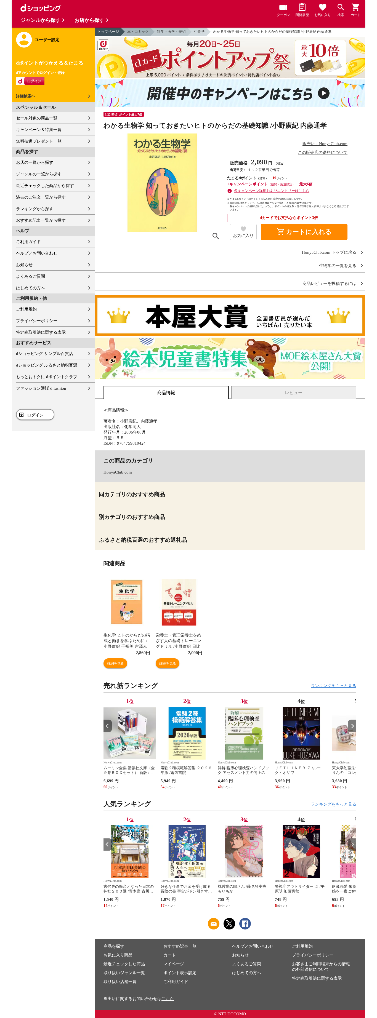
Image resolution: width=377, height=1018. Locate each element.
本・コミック (138, 32)
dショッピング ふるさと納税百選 (46, 365)
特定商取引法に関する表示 (41, 332)
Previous (107, 726)
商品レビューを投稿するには (329, 284)
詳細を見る (115, 663)
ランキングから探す (34, 209)
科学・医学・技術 (171, 32)
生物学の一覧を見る (337, 266)
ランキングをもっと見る (333, 685)
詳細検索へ (25, 96)
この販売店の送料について (322, 152)
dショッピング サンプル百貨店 (44, 353)
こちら (167, 998)
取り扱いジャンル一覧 (124, 973)
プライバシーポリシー (36, 321)
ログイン (35, 415)
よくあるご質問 (30, 276)
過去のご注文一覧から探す (41, 197)
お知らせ (24, 265)
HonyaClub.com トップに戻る (329, 252)
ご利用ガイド (28, 241)
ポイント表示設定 (180, 973)
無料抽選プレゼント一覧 (39, 141)
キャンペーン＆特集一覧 (39, 129)
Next (352, 726)
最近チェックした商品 (124, 964)
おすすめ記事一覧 (180, 946)
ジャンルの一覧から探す (39, 174)
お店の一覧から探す (34, 162)
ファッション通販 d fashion (41, 388)
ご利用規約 (26, 309)
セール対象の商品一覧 (36, 118)
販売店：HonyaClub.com (324, 143)
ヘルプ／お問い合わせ (36, 253)
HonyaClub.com (117, 472)
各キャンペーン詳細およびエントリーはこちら (271, 191)
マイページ (173, 964)
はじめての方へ (30, 288)
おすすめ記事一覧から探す (41, 220)
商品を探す (113, 946)
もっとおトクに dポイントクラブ (46, 377)
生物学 (199, 32)
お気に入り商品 (117, 955)
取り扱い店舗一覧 (120, 981)
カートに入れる (304, 232)
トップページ (108, 32)
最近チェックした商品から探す (45, 185)
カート (169, 955)
